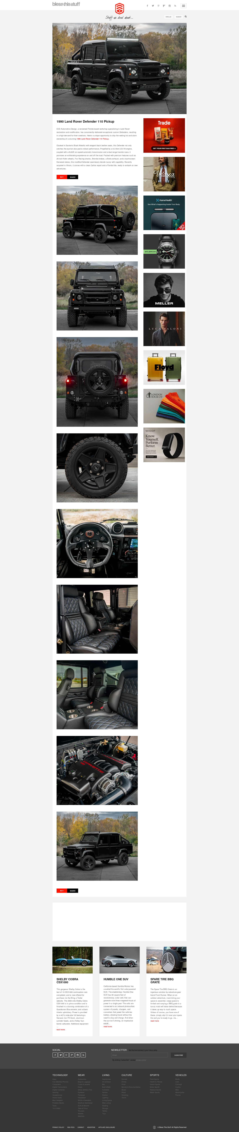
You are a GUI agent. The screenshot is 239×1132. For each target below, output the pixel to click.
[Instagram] (169, 5)
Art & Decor (106, 1081)
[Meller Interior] (164, 290)
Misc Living (106, 1103)
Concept (178, 1084)
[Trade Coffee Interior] (164, 135)
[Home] (119, 8)
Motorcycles (179, 1092)
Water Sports (155, 1092)
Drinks (124, 1081)
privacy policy (141, 1060)
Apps (54, 1079)
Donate (124, 1079)
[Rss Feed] (175, 5)
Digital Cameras (58, 1089)
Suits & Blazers (83, 1105)
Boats (177, 1079)
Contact (81, 1127)
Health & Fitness (156, 1081)
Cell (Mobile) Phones (60, 1081)
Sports (154, 1075)
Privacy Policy (58, 1127)
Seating (105, 1105)
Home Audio (57, 1097)
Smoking (125, 1095)
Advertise (91, 1127)
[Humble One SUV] (119, 960)
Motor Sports (154, 1087)
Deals (80, 1087)
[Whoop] (164, 445)
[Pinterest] (158, 5)
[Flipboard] (164, 5)
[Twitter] (153, 5)
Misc (177, 1089)
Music (124, 1089)
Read (124, 1092)
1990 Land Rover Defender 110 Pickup (93, 138)
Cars (177, 1081)
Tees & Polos (83, 1108)
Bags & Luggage (84, 1081)
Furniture (105, 1089)
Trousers (81, 1111)
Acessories (82, 1079)
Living (105, 1075)
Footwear (81, 1095)
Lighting (105, 1097)
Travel (124, 1097)
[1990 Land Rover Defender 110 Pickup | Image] (119, 68)
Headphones (57, 1095)
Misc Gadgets (57, 1100)
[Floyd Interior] (164, 367)
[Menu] (183, 5)
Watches (81, 1116)
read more (61, 1029)
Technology (60, 1075)
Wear (81, 1075)
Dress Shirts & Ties (85, 1089)
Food (123, 1084)
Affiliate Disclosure (106, 1127)
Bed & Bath (106, 1087)
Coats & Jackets (84, 1084)
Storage (105, 1108)
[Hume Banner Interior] (164, 213)
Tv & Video (56, 1108)
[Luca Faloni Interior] (164, 329)
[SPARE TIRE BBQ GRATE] (166, 960)
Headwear (82, 1097)
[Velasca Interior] (164, 174)
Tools (54, 1105)
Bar (103, 1084)
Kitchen (105, 1095)
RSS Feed (70, 1127)
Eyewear (81, 1092)
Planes (178, 1095)
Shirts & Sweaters (84, 1100)
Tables (104, 1111)
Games (105, 1092)
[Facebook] (147, 5)
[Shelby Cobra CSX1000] (72, 960)
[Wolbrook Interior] (164, 251)
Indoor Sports (155, 1084)
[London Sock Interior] (164, 406)
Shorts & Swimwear (85, 1103)
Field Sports (154, 1079)
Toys (104, 1113)
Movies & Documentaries (131, 1087)
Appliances (106, 1079)
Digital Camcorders (59, 1087)
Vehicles (181, 1075)
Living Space (107, 1100)
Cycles (177, 1087)
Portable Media (58, 1103)
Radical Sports (155, 1089)
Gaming (55, 1092)
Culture (127, 1075)
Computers (56, 1084)
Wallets (80, 1113)
